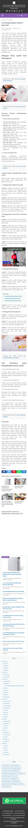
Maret (6, 670)
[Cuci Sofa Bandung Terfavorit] (14, 3)
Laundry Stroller (6, 781)
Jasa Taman (6, 778)
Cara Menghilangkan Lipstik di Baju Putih (15, 685)
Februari (7, 674)
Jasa (15, 776)
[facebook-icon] (7, 11)
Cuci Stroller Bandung (7, 815)
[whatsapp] (19, 471)
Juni (6, 663)
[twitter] (9, 471)
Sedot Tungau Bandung (19, 813)
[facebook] (4, 471)
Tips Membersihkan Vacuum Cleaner (13, 300)
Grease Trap (21, 773)
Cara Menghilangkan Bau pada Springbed (13, 591)
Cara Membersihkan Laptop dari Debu (13, 296)
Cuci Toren (5, 773)
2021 (5, 730)
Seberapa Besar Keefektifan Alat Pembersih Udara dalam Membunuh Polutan (12, 574)
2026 (5, 661)
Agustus (7, 683)
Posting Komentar (6, 29)
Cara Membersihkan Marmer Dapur (12, 298)
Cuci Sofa (5, 770)
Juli (6, 688)
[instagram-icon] (12, 11)
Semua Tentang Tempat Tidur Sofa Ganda (13, 641)
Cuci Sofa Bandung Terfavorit (16, 825)
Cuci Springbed (15, 770)
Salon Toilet (5, 784)
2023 (5, 699)
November (7, 701)
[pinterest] (13, 471)
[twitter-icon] (9, 11)
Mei (6, 665)
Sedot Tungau (15, 784)
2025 (5, 672)
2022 (5, 719)
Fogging (13, 773)
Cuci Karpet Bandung (19, 811)
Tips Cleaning (6, 786)
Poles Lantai (16, 781)
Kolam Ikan (14, 778)
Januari (6, 676)
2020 (5, 743)
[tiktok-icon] (22, 11)
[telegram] (23, 471)
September (7, 705)
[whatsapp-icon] (17, 11)
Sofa (22, 784)
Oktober (7, 703)
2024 (5, 679)
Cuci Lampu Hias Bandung (19, 815)
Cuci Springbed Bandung (7, 811)
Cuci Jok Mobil (15, 765)
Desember (7, 681)
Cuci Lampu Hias (16, 768)
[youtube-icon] (14, 11)
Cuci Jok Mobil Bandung (7, 813)
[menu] (3, 15)
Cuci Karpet (6, 768)
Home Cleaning (6, 776)
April (6, 668)
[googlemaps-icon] (19, 11)
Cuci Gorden (5, 765)
